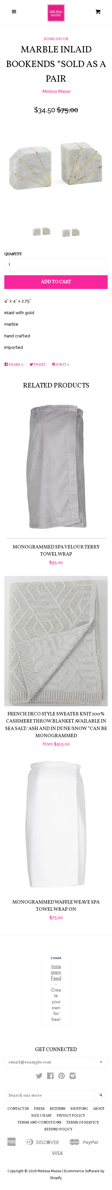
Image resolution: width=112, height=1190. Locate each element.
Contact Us (18, 1109)
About (99, 1109)
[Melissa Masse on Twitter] (39, 1077)
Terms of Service (82, 1122)
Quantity (13, 254)
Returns (57, 1109)
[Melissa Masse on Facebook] (50, 1077)
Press (39, 1109)
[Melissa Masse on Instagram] (72, 1077)
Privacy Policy (71, 1116)
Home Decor (56, 39)
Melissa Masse (56, 91)
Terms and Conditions (39, 1122)
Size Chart (41, 1116)
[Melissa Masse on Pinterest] (61, 1077)
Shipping (79, 1109)
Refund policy (58, 1129)
